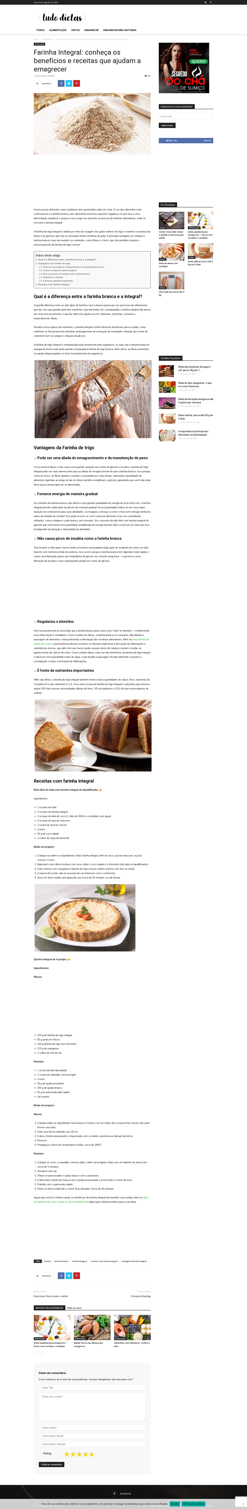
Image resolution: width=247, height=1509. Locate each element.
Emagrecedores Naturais (119, 30)
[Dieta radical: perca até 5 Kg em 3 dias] (200, 251)
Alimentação (58, 30)
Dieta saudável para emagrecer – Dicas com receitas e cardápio (200, 235)
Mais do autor (74, 1308)
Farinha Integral (79, 1261)
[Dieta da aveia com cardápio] (171, 252)
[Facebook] (210, 2)
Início (36, 39)
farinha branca (61, 1261)
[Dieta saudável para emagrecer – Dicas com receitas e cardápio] (52, 1327)
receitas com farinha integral (104, 1261)
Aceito (174, 1503)
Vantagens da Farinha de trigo (54, 263)
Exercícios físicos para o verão (51, 1296)
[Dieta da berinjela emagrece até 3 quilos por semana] (167, 403)
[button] (205, 2)
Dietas (75, 30)
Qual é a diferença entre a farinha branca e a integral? (67, 259)
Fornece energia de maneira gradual (59, 270)
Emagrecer (92, 30)
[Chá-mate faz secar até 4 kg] (171, 280)
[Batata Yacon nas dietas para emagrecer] (92, 1327)
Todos (40, 30)
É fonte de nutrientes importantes (58, 281)
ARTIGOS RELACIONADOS (49, 1308)
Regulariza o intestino (53, 277)
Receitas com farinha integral (53, 284)
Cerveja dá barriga (141, 1296)
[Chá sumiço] (184, 92)
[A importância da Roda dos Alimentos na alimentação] (167, 435)
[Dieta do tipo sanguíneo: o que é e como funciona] (167, 387)
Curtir (207, 140)
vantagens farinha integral (134, 1261)
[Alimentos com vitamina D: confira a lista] (132, 1327)
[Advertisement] (152, 17)
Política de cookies (193, 1503)
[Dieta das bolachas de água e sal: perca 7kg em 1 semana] (166, 371)
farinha (47, 1261)
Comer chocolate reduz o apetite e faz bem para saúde (171, 235)
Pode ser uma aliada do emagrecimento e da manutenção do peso (73, 267)
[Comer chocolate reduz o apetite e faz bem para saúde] (171, 220)
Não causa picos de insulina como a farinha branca (66, 274)
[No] (242, 1504)
